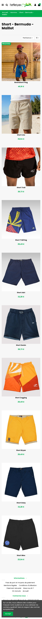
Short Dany (21, 503)
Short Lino (21, 135)
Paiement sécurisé (14, 588)
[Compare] (21, 80)
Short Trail (21, 188)
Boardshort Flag (21, 82)
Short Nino (21, 555)
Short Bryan (21, 450)
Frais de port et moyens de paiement (20, 583)
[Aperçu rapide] (24, 80)
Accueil (25, 591)
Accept (8, 614)
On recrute (16, 591)
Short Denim (21, 345)
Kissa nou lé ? (28, 588)
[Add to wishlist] (17, 80)
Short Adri (21, 293)
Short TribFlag (21, 240)
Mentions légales (10, 585)
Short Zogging (21, 398)
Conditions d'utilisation (28, 585)
